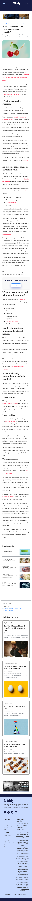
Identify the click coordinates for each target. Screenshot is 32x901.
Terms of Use (19, 836)
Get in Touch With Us (22, 823)
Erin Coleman (8, 60)
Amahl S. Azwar (10, 711)
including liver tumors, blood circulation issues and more (15, 77)
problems (25, 191)
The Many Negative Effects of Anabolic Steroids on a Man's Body (14, 628)
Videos (5, 844)
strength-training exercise (10, 403)
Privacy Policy (20, 827)
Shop (5, 846)
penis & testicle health (7, 608)
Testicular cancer (11, 202)
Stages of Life (7, 841)
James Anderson (10, 633)
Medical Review (8, 824)
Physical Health (8, 623)
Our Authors (7, 827)
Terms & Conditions (22, 825)
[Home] (17, 3)
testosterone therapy (8, 496)
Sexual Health (6, 23)
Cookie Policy (20, 829)
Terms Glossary (8, 826)
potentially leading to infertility (11, 94)
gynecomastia (6, 234)
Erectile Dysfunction (5, 558)
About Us (6, 822)
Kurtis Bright (9, 671)
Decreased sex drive (12, 321)
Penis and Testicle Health (18, 23)
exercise (11, 610)
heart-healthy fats (10, 421)
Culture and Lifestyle (9, 843)
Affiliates (6, 829)
